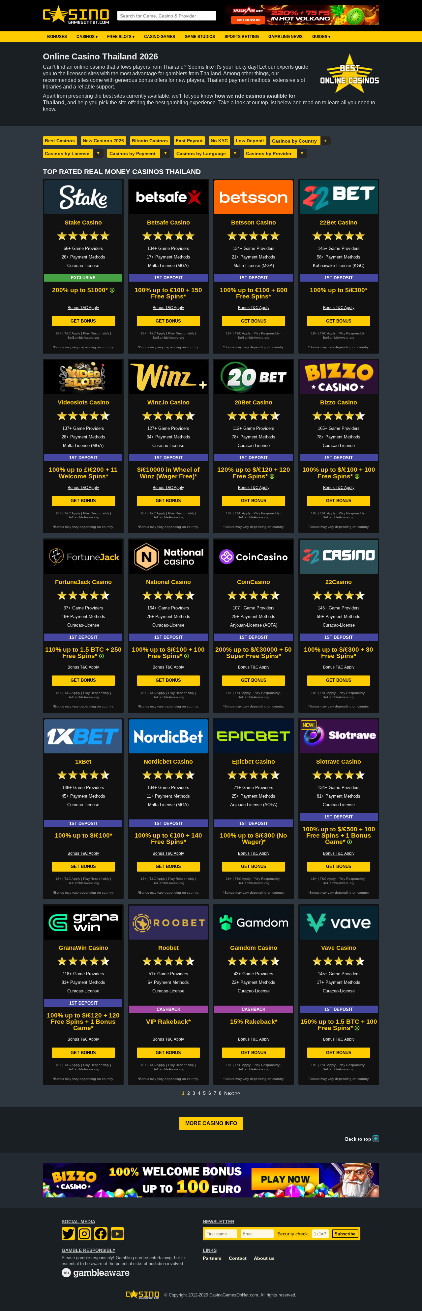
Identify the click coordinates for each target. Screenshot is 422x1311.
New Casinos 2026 (103, 140)
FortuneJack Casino (83, 582)
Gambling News (285, 36)
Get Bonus (83, 321)
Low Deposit (250, 140)
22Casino (338, 582)
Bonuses (57, 36)
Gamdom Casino (253, 948)
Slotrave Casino (338, 762)
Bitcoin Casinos (150, 140)
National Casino (168, 582)
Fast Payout (189, 140)
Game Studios (200, 36)
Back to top (358, 1139)
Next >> (232, 1093)
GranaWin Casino (83, 948)
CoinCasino (253, 582)
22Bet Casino (338, 222)
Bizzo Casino (338, 402)
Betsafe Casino (168, 222)
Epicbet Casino (253, 762)
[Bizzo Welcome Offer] (211, 1180)
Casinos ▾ (87, 36)
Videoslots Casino (83, 402)
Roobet (168, 948)
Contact (238, 1258)
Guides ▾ (321, 36)
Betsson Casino (253, 222)
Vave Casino (338, 948)
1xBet (83, 762)
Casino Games (159, 36)
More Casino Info (211, 1123)
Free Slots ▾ (121, 36)
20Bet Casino (253, 402)
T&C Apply (72, 333)
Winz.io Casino (168, 402)
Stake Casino (83, 222)
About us (264, 1258)
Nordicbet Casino (168, 762)
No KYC (219, 140)
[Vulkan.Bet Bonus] (302, 15)
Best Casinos (60, 140)
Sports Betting (242, 36)
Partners (212, 1258)
